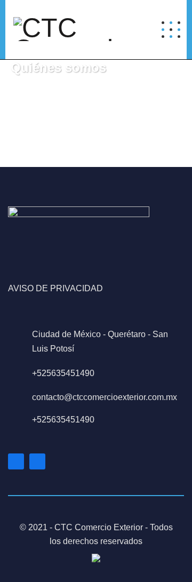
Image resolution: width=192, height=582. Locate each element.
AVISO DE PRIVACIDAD (55, 288)
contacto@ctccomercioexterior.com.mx (104, 397)
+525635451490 (63, 373)
